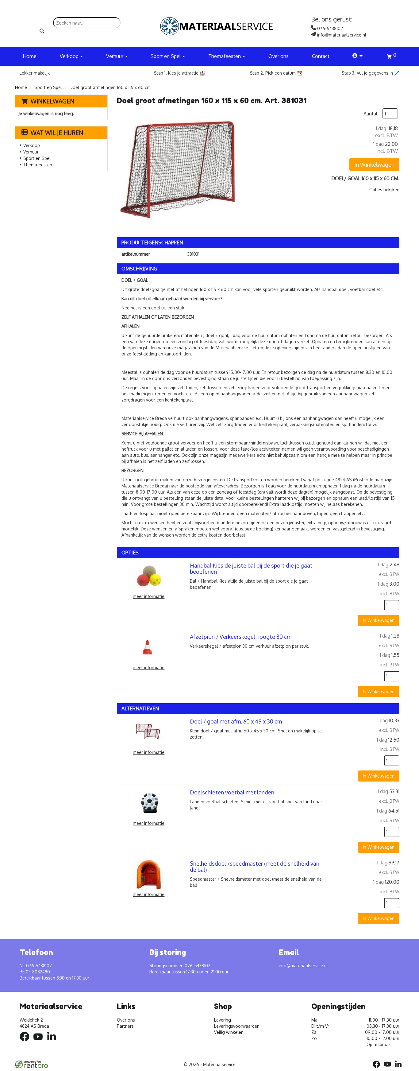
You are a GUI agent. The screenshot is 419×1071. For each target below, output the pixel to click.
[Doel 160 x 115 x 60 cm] (178, 169)
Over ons (278, 56)
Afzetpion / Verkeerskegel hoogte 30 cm (240, 636)
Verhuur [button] (115, 56)
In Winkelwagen (374, 164)
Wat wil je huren (57, 132)
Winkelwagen (53, 101)
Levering (222, 1019)
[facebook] (26, 1042)
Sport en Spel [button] (166, 56)
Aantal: (370, 114)
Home (30, 56)
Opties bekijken (384, 189)
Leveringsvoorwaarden (236, 1026)
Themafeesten (37, 164)
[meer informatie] (148, 576)
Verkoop (31, 145)
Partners (125, 1026)
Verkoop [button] (70, 56)
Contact (320, 56)
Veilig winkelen (229, 1032)
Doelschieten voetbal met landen (232, 792)
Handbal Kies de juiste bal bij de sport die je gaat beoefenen (251, 568)
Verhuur (31, 151)
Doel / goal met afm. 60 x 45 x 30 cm (236, 721)
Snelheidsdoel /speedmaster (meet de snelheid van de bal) (254, 866)
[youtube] (40, 1042)
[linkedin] (53, 1042)
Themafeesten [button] (225, 56)
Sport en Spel (48, 87)
